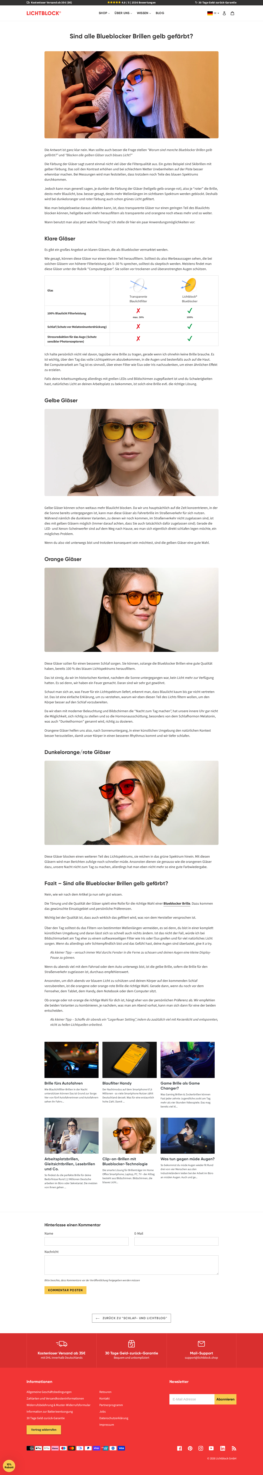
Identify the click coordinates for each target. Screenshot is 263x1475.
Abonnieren (225, 1399)
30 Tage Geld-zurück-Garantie (46, 1418)
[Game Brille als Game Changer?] (188, 1060)
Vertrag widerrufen (43, 1430)
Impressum (106, 1425)
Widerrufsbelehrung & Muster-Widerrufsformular (58, 1405)
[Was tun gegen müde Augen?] (188, 1136)
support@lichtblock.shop (201, 1358)
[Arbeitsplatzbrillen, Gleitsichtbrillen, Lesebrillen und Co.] (71, 1136)
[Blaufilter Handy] (129, 1060)
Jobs (102, 1412)
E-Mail (138, 1233)
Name (48, 1233)
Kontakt (104, 1398)
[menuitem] (104, 13)
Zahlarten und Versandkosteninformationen (55, 1398)
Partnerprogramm (111, 1405)
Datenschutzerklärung (113, 1418)
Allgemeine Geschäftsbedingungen (49, 1392)
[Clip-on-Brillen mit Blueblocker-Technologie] (129, 1136)
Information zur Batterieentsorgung (50, 1412)
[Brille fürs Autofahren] (71, 1060)
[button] (9, 1466)
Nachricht (51, 1251)
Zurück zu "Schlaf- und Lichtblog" (134, 1318)
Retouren (105, 1392)
